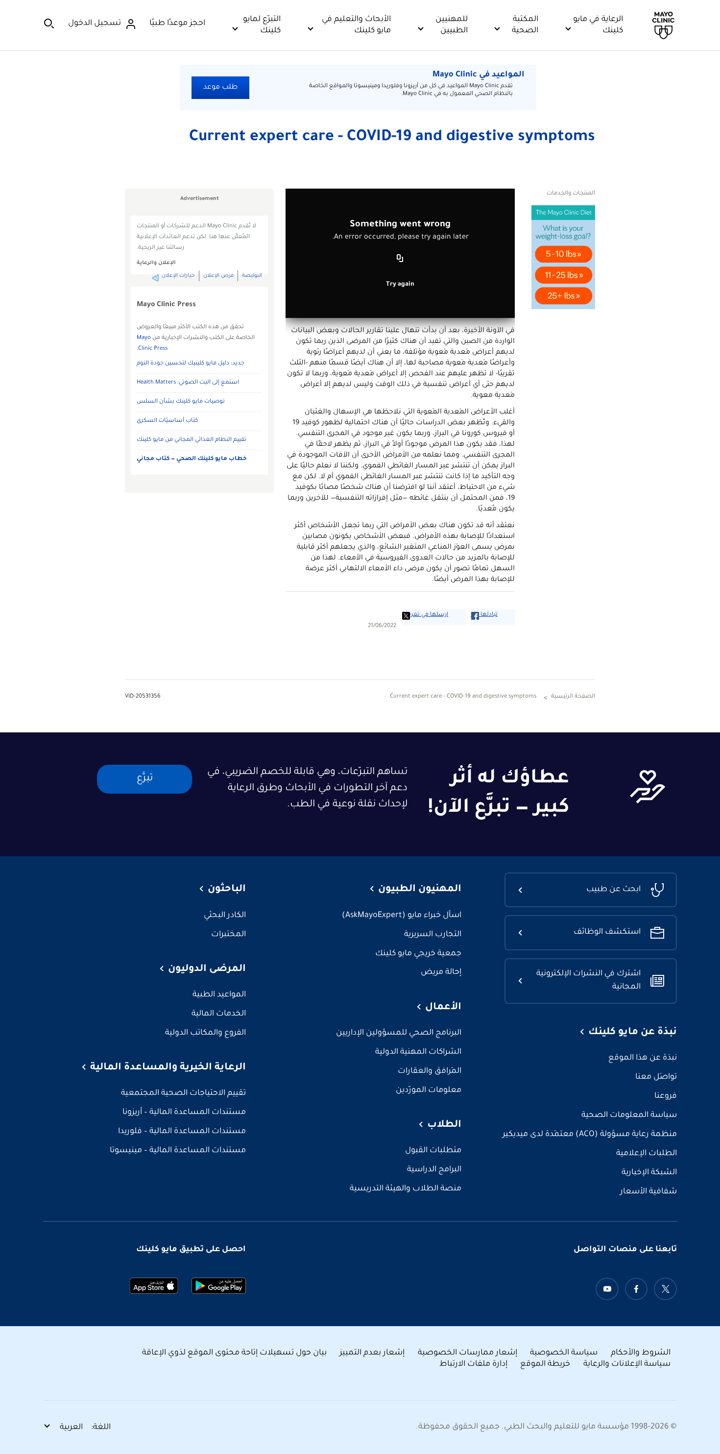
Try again (400, 284)
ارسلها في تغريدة (425, 615)
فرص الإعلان (218, 276)
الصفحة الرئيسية (573, 697)
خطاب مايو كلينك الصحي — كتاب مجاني (192, 459)
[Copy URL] (400, 259)
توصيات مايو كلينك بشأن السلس (181, 402)
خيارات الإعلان (178, 276)
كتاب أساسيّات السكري (167, 421)
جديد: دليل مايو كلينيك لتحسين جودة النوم (190, 364)
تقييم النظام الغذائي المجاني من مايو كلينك (191, 440)
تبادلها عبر (484, 615)
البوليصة (252, 276)
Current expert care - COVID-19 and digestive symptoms (392, 137)
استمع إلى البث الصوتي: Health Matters (188, 383)
